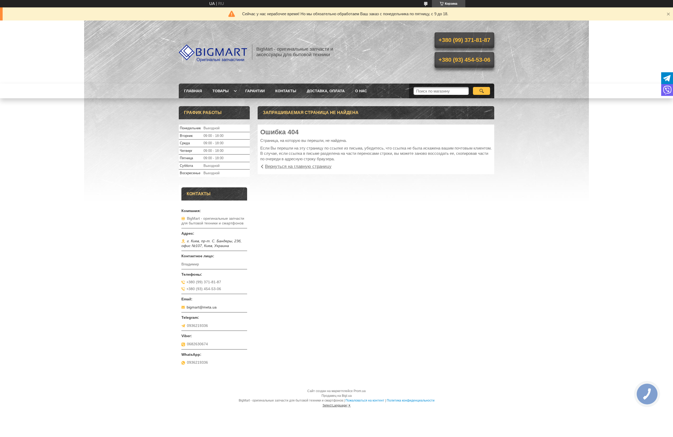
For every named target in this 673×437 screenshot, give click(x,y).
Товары (220, 91)
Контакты (285, 91)
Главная (193, 91)
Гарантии (255, 91)
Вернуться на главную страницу (298, 166)
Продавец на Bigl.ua (337, 396)
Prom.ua (360, 391)
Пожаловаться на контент (364, 400)
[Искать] (481, 91)
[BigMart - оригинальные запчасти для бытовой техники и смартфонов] (213, 52)
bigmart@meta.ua (202, 307)
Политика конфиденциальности (411, 400)
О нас (361, 91)
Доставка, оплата (326, 91)
